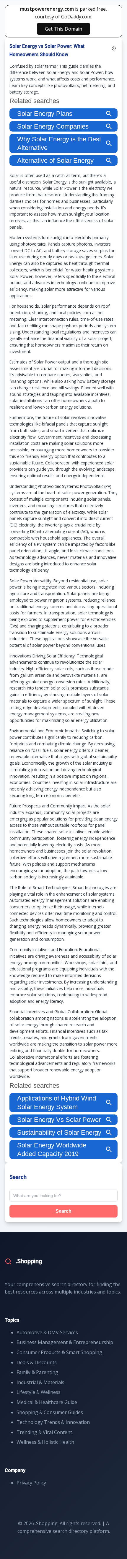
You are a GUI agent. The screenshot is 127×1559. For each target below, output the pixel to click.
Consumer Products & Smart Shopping (59, 1352)
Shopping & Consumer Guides (50, 1412)
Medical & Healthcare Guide (47, 1402)
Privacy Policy (31, 1482)
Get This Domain (63, 29)
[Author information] (114, 48)
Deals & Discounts (37, 1362)
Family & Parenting (37, 1372)
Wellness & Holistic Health (45, 1442)
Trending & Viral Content (44, 1432)
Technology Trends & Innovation (53, 1422)
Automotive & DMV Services (47, 1332)
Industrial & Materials (40, 1382)
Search (63, 1211)
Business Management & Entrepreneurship (65, 1342)
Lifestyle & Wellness (39, 1392)
